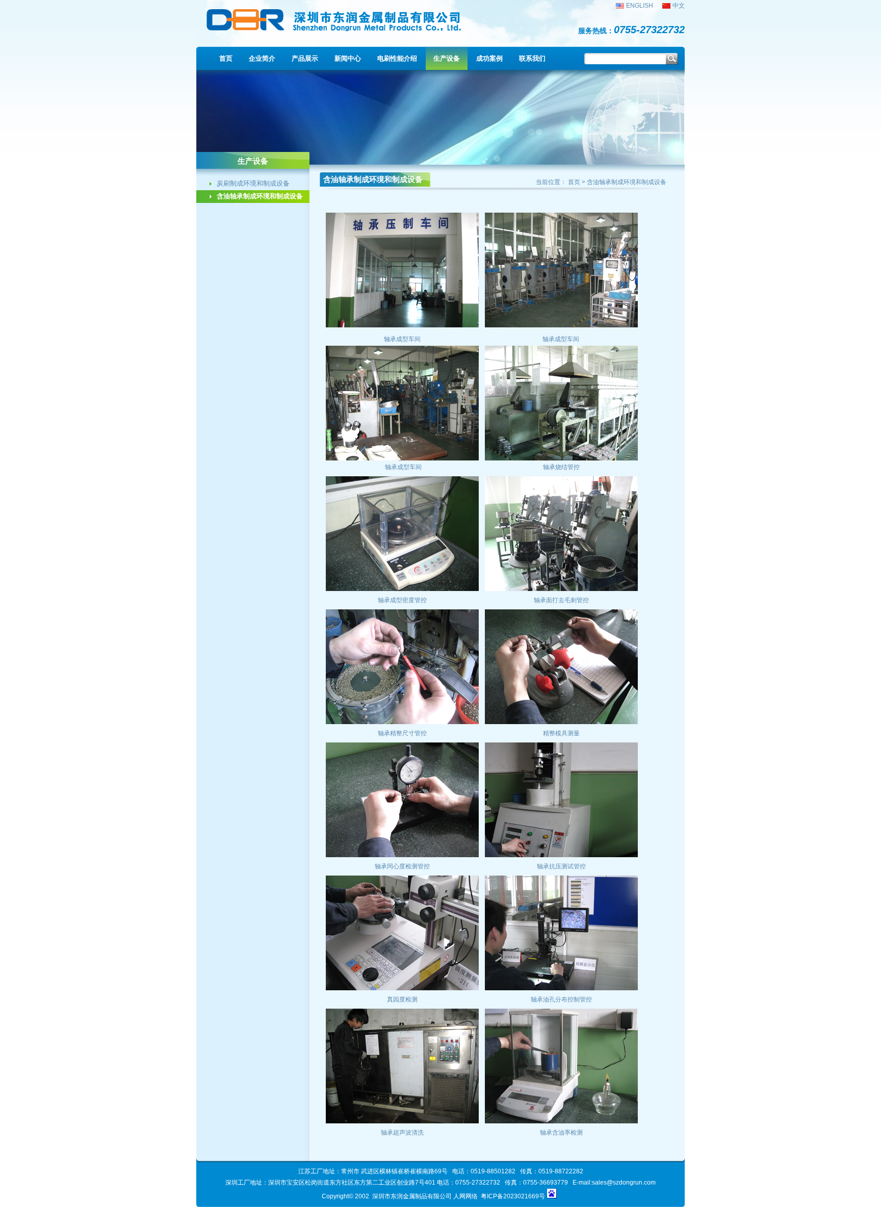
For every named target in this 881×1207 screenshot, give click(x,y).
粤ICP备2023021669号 (513, 1196)
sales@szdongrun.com (624, 1182)
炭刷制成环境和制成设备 (253, 183)
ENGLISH (639, 5)
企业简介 (262, 58)
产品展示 (305, 58)
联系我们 (532, 58)
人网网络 (465, 1196)
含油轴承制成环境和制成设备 (260, 196)
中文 (678, 5)
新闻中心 (347, 58)
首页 (225, 58)
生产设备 (446, 58)
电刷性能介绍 (397, 58)
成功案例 (489, 58)
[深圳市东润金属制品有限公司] (336, 31)
